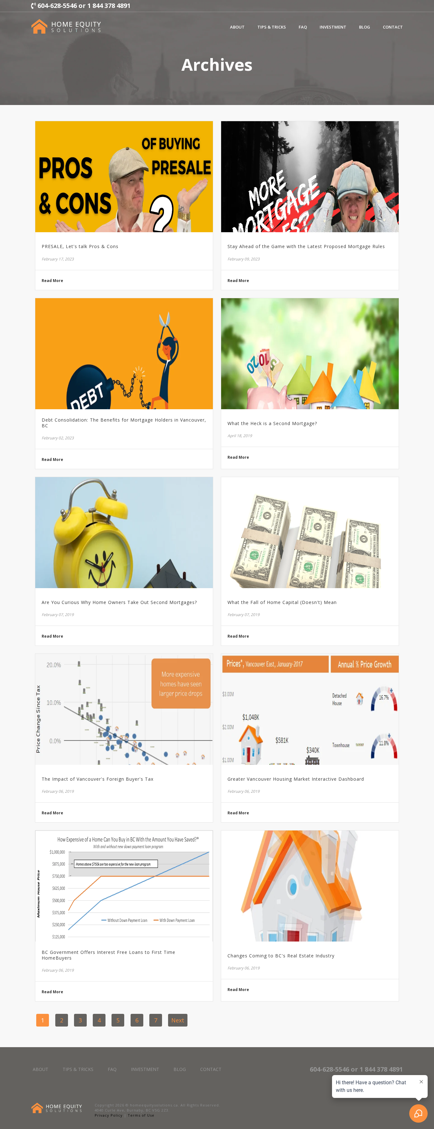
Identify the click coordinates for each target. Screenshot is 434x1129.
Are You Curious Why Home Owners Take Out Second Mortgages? (119, 602)
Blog (364, 27)
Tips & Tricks (271, 27)
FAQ (303, 27)
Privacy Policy (109, 1115)
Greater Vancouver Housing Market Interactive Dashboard (295, 779)
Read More (52, 281)
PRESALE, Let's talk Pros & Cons (80, 246)
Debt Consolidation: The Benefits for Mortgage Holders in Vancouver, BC (124, 423)
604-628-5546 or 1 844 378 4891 (83, 5)
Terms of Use (141, 1115)
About (237, 27)
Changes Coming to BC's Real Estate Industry (281, 956)
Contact (393, 27)
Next (177, 1020)
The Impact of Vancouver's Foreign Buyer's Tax (97, 779)
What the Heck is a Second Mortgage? (272, 423)
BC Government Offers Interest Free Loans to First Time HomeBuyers (108, 955)
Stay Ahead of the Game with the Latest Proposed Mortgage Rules (306, 246)
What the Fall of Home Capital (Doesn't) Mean (282, 602)
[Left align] (66, 26)
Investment (333, 27)
